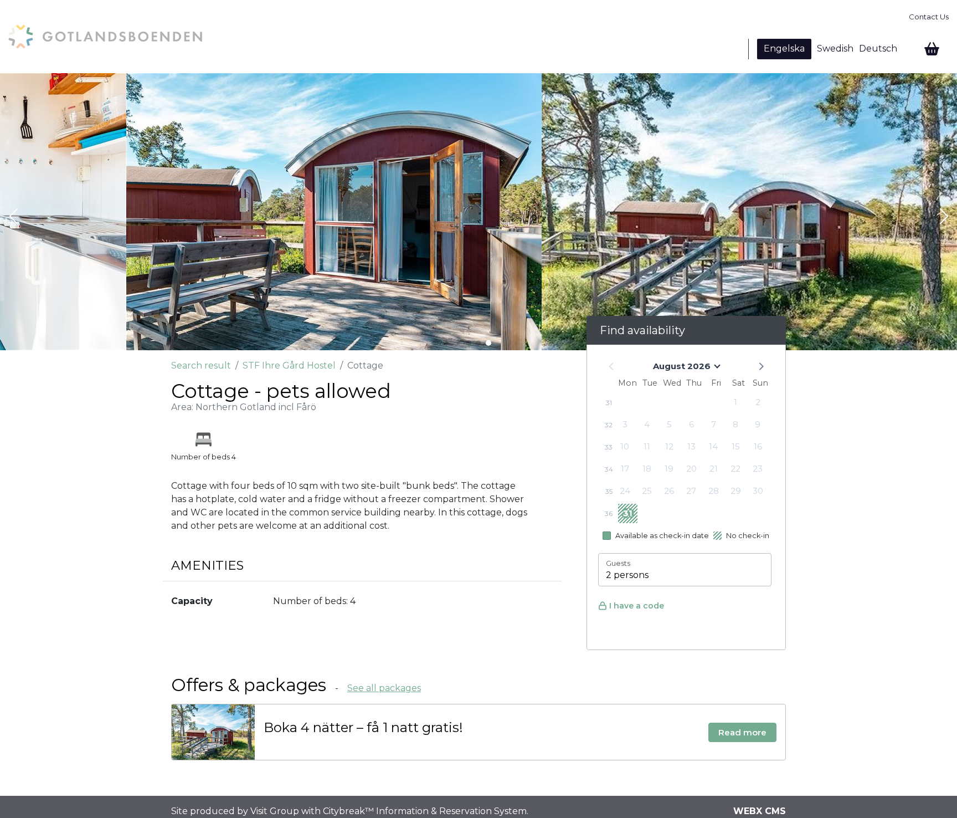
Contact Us (929, 16)
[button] (13, 217)
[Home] (105, 36)
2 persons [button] (627, 575)
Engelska (784, 48)
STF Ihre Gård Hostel (289, 365)
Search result (201, 365)
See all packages (384, 688)
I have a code (636, 606)
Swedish (835, 48)
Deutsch (878, 48)
